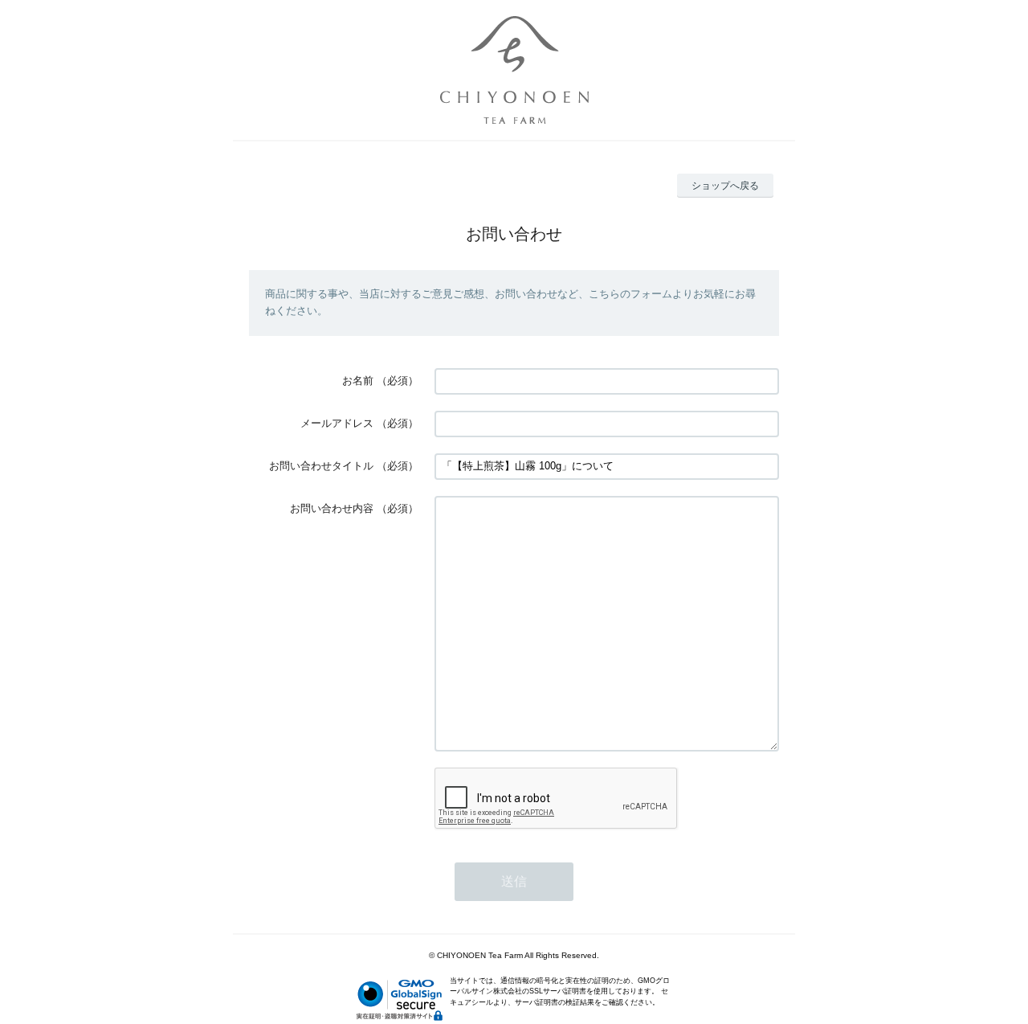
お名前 (357, 381)
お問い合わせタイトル (321, 466)
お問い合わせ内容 (331, 508)
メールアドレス (336, 423)
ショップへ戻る (725, 185)
